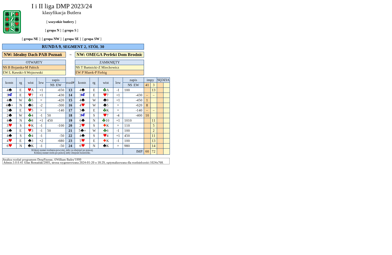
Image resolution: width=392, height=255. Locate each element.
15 (70, 100)
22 (70, 136)
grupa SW (91, 39)
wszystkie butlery (61, 22)
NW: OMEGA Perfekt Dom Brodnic (109, 54)
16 (70, 105)
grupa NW (51, 39)
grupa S (70, 30)
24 (70, 146)
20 (70, 125)
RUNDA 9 (51, 46)
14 (70, 95)
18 (70, 115)
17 (70, 110)
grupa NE (31, 39)
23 (70, 141)
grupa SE (72, 39)
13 (70, 90)
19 (70, 120)
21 (70, 131)
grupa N (53, 30)
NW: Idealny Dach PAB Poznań (33, 54)
